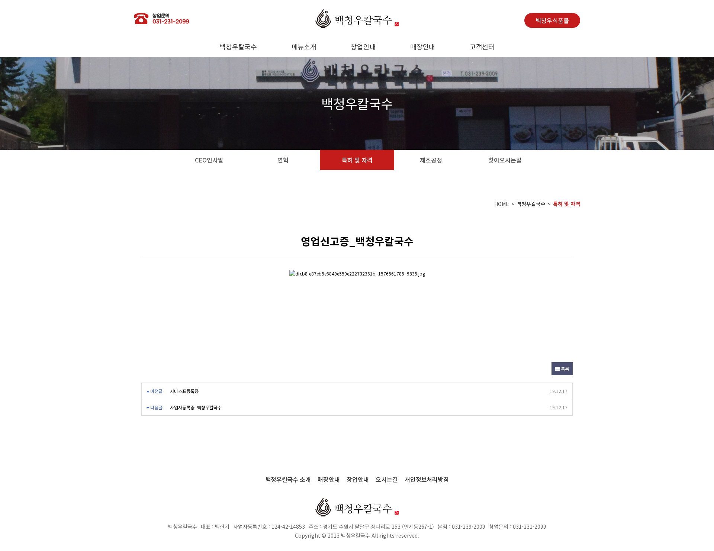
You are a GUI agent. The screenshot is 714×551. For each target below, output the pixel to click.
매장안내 (422, 46)
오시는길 (387, 479)
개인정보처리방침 (426, 479)
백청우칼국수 (238, 46)
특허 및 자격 (566, 203)
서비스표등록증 (184, 391)
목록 (564, 368)
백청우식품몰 (552, 20)
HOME (501, 203)
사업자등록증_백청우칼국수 (196, 407)
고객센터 (482, 46)
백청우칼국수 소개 (288, 479)
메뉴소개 (304, 46)
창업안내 (363, 46)
